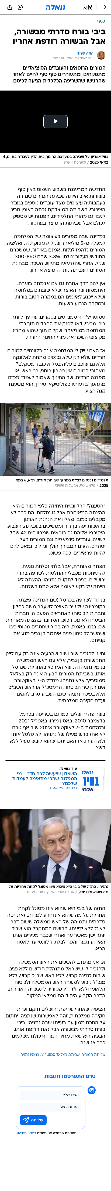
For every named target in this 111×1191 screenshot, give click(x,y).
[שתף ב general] (10, 7)
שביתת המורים (93, 1055)
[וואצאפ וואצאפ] (20, 7)
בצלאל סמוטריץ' (54, 1055)
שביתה (74, 1055)
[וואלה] (55, 7)
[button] (88, 7)
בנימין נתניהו (29, 1055)
